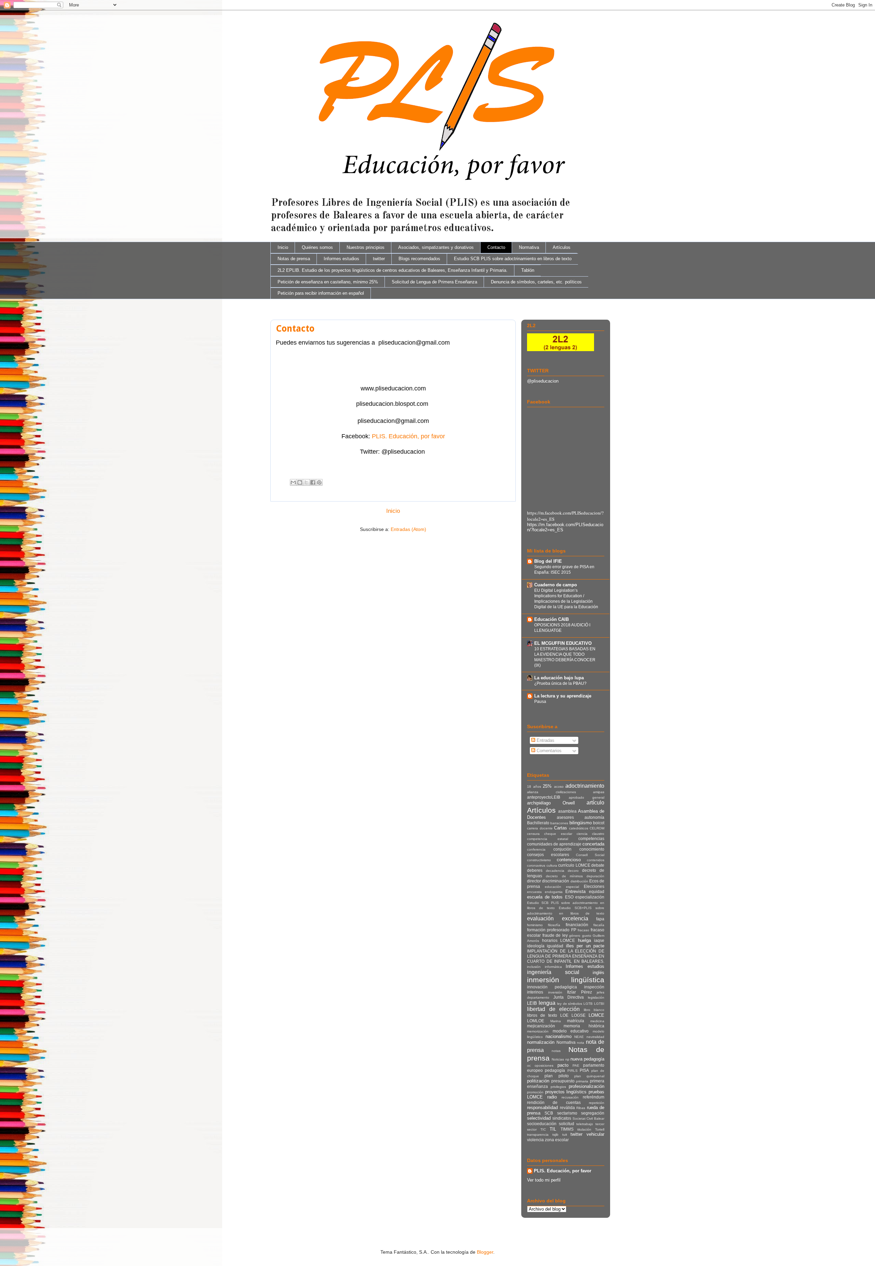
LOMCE (596, 1015)
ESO (569, 897)
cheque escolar (558, 834)
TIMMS (567, 1129)
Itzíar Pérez (579, 992)
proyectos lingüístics (566, 1091)
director (534, 881)
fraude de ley (555, 935)
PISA (584, 1070)
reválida (567, 1107)
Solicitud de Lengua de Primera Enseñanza (434, 281)
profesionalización (586, 1086)
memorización (538, 1031)
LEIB (532, 1003)
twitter (379, 258)
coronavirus (536, 865)
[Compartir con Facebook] (312, 482)
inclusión (534, 967)
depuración (595, 876)
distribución (579, 881)
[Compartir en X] (306, 482)
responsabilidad (542, 1107)
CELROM (597, 828)
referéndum (593, 1097)
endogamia (554, 892)
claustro (598, 834)
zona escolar (557, 1139)
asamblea (567, 811)
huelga (584, 940)
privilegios (558, 1087)
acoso (559, 786)
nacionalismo (558, 1036)
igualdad (555, 946)
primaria (582, 1081)
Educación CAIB (551, 619)
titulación (584, 1129)
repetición (596, 1103)
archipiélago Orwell (551, 802)
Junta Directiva (568, 997)
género (574, 935)
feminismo (535, 925)
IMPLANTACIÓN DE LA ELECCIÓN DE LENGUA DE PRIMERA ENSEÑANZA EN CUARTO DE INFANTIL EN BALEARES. (565, 956)
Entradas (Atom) (408, 529)
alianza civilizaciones (551, 792)
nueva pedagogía (587, 1059)
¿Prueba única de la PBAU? (560, 683)
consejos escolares (548, 854)
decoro (573, 870)
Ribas (580, 1108)
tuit (564, 1134)
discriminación (555, 881)
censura (533, 834)
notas (556, 1051)
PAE (576, 1065)
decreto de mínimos (564, 876)
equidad (596, 891)
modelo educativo (571, 1031)
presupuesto (563, 1081)
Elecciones (594, 886)
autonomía (594, 817)
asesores (565, 817)
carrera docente (540, 828)
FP (573, 930)
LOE (564, 1015)
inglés (598, 972)
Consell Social (590, 855)
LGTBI (599, 1003)
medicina (597, 1021)
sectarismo (567, 1113)
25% (547, 786)
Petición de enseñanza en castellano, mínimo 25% (328, 281)
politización (538, 1080)
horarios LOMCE (558, 940)
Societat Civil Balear (589, 1118)
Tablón (527, 270)
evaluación (540, 918)
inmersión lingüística (565, 980)
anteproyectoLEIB (543, 797)
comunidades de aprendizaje (554, 844)
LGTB (588, 1003)
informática (553, 967)
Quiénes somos (317, 247)
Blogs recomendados (419, 258)
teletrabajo (584, 1124)
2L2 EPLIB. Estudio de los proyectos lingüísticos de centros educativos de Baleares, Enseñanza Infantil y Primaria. (393, 270)
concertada (593, 844)
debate (597, 865)
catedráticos (578, 828)
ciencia (582, 834)
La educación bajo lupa (559, 677)
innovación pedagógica (552, 987)
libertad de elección (553, 1009)
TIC (543, 1129)
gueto (586, 935)
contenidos (595, 860)
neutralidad (595, 1037)
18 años (534, 786)
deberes (534, 870)
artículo (595, 802)
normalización (540, 1042)
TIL (553, 1129)
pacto (562, 1065)
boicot (598, 823)
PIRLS (572, 1070)
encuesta (534, 892)
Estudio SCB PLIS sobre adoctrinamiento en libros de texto (512, 258)
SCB (548, 1113)
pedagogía (555, 1070)
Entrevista (575, 891)
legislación (596, 997)
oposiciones (544, 1065)
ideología (535, 946)
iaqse (599, 940)
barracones (559, 823)
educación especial (562, 887)
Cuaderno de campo (555, 584)
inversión (555, 992)
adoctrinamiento (584, 786)
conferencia (536, 849)
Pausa (540, 701)
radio (552, 1097)
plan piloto (556, 1076)
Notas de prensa (294, 258)
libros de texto (542, 1015)
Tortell (599, 1129)
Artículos (561, 247)
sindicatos (561, 1118)
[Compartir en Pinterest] (319, 482)
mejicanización (541, 1026)
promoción (535, 1092)
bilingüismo (580, 822)
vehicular (595, 1134)
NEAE (579, 1037)
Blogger (485, 1252)
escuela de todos (545, 896)
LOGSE (578, 1015)
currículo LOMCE (574, 865)
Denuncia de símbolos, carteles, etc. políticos (536, 281)
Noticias (558, 1059)
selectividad (539, 1118)
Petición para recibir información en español (321, 293)
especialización (589, 897)
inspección (594, 987)
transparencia (538, 1134)
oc (529, 1065)
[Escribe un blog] (299, 482)
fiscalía (598, 925)
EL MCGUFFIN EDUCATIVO (563, 643)
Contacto (496, 247)
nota (580, 1042)
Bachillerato (538, 823)
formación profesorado (548, 930)
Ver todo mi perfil (544, 1180)
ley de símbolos (569, 1003)
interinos (535, 992)
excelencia (575, 918)
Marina (555, 1021)
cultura (552, 865)
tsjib (555, 1134)
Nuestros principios (366, 247)
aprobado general (587, 797)
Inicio (283, 247)
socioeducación (541, 1123)
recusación (570, 1097)
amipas (598, 792)
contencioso (569, 859)
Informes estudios (341, 258)
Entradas (544, 740)
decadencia (555, 870)
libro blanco (594, 1010)
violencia (535, 1139)
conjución (562, 849)
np (567, 1059)
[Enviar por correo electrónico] (293, 482)
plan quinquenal (589, 1076)
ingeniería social (553, 972)
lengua (547, 1003)
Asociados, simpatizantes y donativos (436, 247)
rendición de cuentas (554, 1102)
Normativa (529, 247)
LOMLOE (535, 1020)
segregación (592, 1113)
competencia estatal (547, 839)
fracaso (583, 930)
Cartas (560, 827)
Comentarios (548, 750)
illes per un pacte (585, 945)
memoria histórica (584, 1026)
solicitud (566, 1123)
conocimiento (591, 849)
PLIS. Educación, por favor (408, 436)
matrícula (575, 1020)
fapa (600, 919)
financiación (577, 924)
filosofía (554, 925)
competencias (591, 838)
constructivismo (539, 860)
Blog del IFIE (548, 561)
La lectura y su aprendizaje (562, 695)
